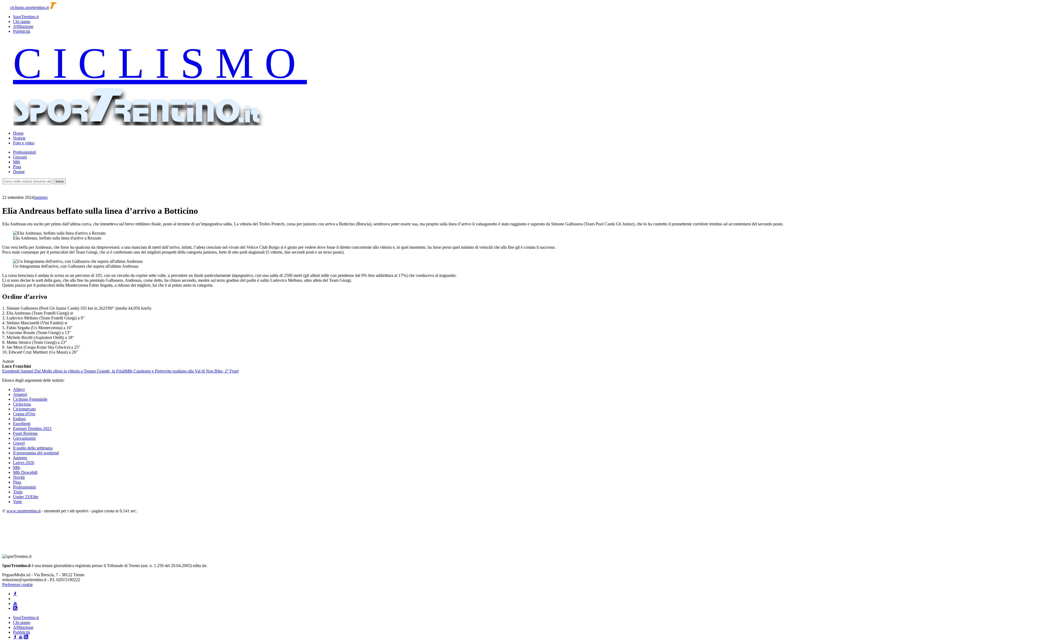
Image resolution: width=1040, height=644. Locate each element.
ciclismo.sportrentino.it (29, 7)
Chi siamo (21, 21)
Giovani (20, 157)
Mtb (16, 162)
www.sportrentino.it (23, 511)
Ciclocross (22, 404)
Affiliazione (23, 26)
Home (18, 133)
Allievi (19, 389)
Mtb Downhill (25, 472)
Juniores (41, 197)
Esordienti (21, 423)
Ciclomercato (24, 409)
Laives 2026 (23, 462)
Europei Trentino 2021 (32, 428)
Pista (17, 166)
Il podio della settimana (33, 448)
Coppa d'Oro (24, 414)
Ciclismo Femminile (30, 399)
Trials (17, 492)
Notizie (19, 138)
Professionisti (24, 152)
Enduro (19, 418)
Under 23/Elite (25, 496)
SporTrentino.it (26, 16)
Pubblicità (21, 31)
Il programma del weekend (36, 453)
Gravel (19, 443)
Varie (17, 501)
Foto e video (23, 143)
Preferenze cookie (17, 584)
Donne (19, 171)
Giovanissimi (24, 438)
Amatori (20, 394)
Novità (19, 477)
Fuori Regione (25, 433)
